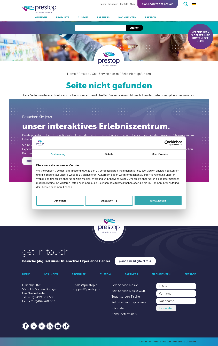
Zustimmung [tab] (58, 154)
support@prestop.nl (86, 289)
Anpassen (107, 200)
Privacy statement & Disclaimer (162, 342)
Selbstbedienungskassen (129, 302)
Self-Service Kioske (106, 73)
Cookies (143, 342)
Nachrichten (127, 17)
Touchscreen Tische (126, 296)
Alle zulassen (158, 200)
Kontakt (124, 4)
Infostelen (119, 308)
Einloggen (113, 4)
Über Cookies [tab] (160, 154)
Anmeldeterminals (124, 314)
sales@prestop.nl (86, 285)
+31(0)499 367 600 (41, 297)
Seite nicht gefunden (136, 73)
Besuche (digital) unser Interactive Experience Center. (66, 261)
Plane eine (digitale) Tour (135, 261)
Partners (103, 17)
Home (72, 73)
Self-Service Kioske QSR (128, 291)
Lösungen (40, 17)
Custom (83, 17)
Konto (103, 4)
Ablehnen (60, 200)
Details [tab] (109, 154)
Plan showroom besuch (157, 4)
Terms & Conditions (187, 342)
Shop (132, 4)
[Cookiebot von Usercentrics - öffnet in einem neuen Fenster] (167, 142)
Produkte (62, 17)
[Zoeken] (185, 4)
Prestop (150, 17)
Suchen (134, 27)
